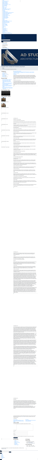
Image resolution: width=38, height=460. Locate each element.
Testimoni (4, 31)
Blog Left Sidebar (5, 5)
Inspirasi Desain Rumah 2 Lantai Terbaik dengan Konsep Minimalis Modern (7, 82)
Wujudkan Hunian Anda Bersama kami (7, 33)
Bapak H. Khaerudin (5, 2)
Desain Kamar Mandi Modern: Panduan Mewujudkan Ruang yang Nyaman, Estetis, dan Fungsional (7, 84)
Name (14, 431)
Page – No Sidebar (5, 24)
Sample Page (4, 26)
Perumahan (4, 75)
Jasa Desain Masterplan (5, 17)
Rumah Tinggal (16, 444)
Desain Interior (4, 8)
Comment (14, 430)
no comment (15, 74)
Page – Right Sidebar (5, 25)
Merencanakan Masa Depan (6, 22)
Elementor (4, 10)
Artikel (3, 0)
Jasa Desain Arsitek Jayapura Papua (7, 13)
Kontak (3, 38)
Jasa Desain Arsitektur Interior (6, 15)
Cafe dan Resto (4, 73)
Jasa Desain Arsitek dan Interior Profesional (8, 12)
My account (4, 23)
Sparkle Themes (4, 448)
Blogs (3, 6)
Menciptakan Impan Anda (6, 21)
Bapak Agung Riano (5, 1)
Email (14, 433)
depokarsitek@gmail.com (6, 48)
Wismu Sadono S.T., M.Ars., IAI (6, 32)
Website (14, 434)
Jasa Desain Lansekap (5, 16)
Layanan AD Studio (5, 20)
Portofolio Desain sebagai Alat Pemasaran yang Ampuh (23, 72)
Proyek (3, 36)
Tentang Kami (4, 29)
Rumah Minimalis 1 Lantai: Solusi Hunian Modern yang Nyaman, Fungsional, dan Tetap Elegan (7, 88)
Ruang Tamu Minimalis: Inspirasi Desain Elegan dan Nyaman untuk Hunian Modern (7, 86)
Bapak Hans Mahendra (5, 3)
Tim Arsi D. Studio (23, 416)
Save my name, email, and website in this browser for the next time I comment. (24, 436)
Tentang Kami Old (5, 30)
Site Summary (4, 28)
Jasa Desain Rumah (5, 18)
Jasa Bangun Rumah (5, 11)
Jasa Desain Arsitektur (5, 14)
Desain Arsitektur (5, 7)
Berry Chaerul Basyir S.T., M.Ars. (7, 4)
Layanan (4, 19)
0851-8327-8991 (5, 43)
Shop (3, 27)
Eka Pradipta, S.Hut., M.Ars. (6, 9)
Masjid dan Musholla (5, 74)
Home (3, 34)
